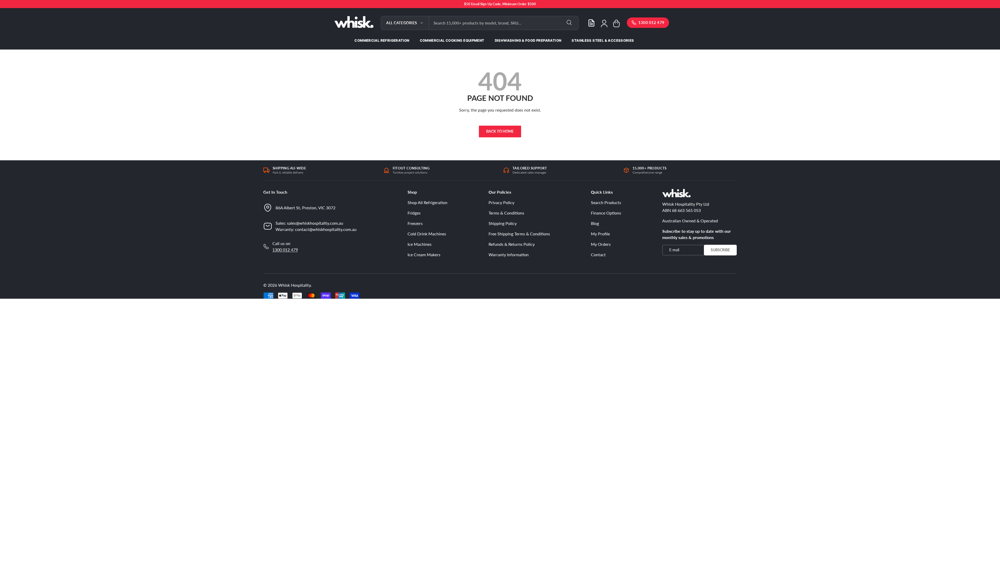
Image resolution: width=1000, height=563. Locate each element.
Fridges (414, 212)
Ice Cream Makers (424, 254)
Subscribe (720, 250)
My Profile (600, 233)
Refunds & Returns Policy (512, 244)
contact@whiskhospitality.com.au (326, 229)
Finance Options (606, 212)
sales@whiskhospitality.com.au (315, 223)
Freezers (415, 223)
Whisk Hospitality (294, 285)
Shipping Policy (503, 223)
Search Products (606, 202)
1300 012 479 (285, 249)
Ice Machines (420, 244)
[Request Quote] (591, 22)
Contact (598, 254)
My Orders (601, 244)
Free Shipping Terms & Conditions (519, 233)
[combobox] (503, 23)
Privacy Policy (501, 202)
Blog (595, 223)
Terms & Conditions (506, 212)
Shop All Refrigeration (427, 202)
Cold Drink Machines (427, 233)
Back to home (500, 131)
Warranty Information (509, 254)
